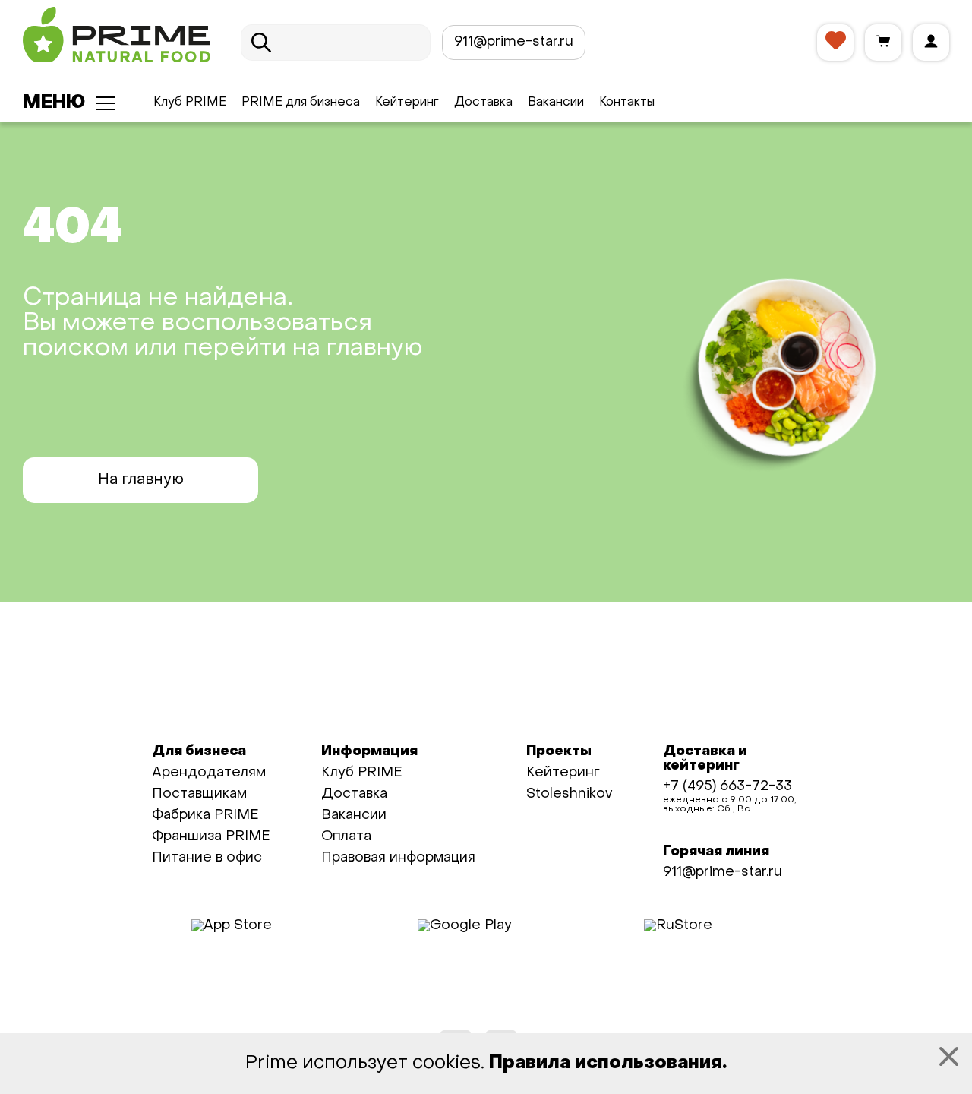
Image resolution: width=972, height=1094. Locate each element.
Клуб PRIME (189, 102)
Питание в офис (207, 858)
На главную (141, 480)
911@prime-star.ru (513, 42)
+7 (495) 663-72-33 (727, 786)
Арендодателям (209, 773)
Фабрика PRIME (205, 815)
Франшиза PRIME (211, 836)
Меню (54, 103)
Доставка (483, 102)
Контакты (627, 102)
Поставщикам (199, 794)
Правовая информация (398, 858)
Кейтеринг (407, 102)
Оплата (346, 836)
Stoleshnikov (569, 794)
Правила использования (605, 1063)
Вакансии (556, 102)
